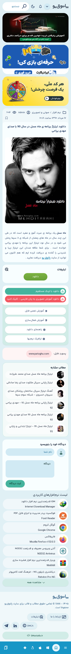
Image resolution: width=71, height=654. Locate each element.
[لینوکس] (32, 647)
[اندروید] (25, 648)
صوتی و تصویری (40, 112)
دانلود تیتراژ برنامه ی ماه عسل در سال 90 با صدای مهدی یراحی (36, 129)
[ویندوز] (48, 648)
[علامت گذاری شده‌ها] (5, 648)
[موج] (35, 27)
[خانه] (56, 648)
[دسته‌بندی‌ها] (47, 6)
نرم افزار (56, 112)
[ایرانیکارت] (35, 59)
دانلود (35, 277)
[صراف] (35, 91)
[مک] (40, 647)
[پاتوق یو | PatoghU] (61, 6)
